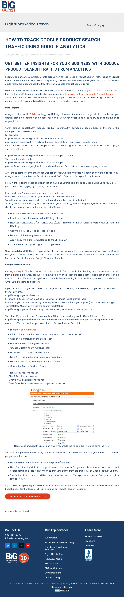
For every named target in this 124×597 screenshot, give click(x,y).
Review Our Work (93, 536)
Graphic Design (53, 577)
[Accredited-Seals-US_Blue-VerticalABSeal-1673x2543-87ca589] (102, 555)
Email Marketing (53, 572)
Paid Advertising (53, 558)
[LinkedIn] (14, 545)
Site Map (68, 587)
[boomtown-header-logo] (8, 6)
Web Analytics (49, 54)
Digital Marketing (54, 554)
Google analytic (27, 329)
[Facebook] (7, 545)
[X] (21, 545)
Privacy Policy (69, 583)
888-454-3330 (13, 534)
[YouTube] (28, 545)
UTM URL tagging (54, 97)
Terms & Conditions (89, 583)
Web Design (51, 537)
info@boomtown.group (17, 538)
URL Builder (31, 114)
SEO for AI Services (54, 568)
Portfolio (89, 545)
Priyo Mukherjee (31, 54)
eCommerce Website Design (60, 542)
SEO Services (51, 563)
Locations (90, 541)
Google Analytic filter (18, 271)
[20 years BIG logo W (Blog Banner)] (22, 558)
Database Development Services (57, 548)
